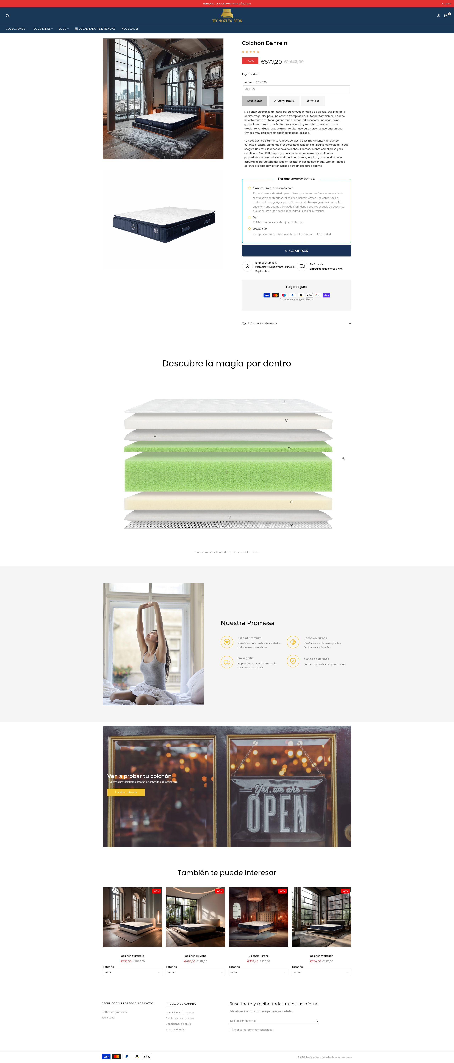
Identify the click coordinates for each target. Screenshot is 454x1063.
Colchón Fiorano (258, 956)
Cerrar (8, 3)
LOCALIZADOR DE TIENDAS (97, 28)
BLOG (63, 28)
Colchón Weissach (321, 956)
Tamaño (108, 966)
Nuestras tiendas (175, 1029)
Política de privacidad (114, 1011)
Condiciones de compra (180, 1012)
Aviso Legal (108, 1017)
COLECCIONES (15, 28)
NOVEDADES (130, 28)
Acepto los (253, 1029)
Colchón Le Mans (195, 956)
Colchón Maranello (132, 956)
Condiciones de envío (178, 1023)
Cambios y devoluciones (180, 1018)
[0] (446, 16)
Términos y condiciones (260, 1029)
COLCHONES (42, 28)
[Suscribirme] (312, 1021)
